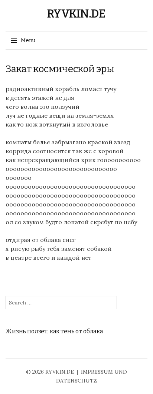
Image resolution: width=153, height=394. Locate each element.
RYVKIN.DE (76, 13)
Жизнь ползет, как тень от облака (54, 331)
